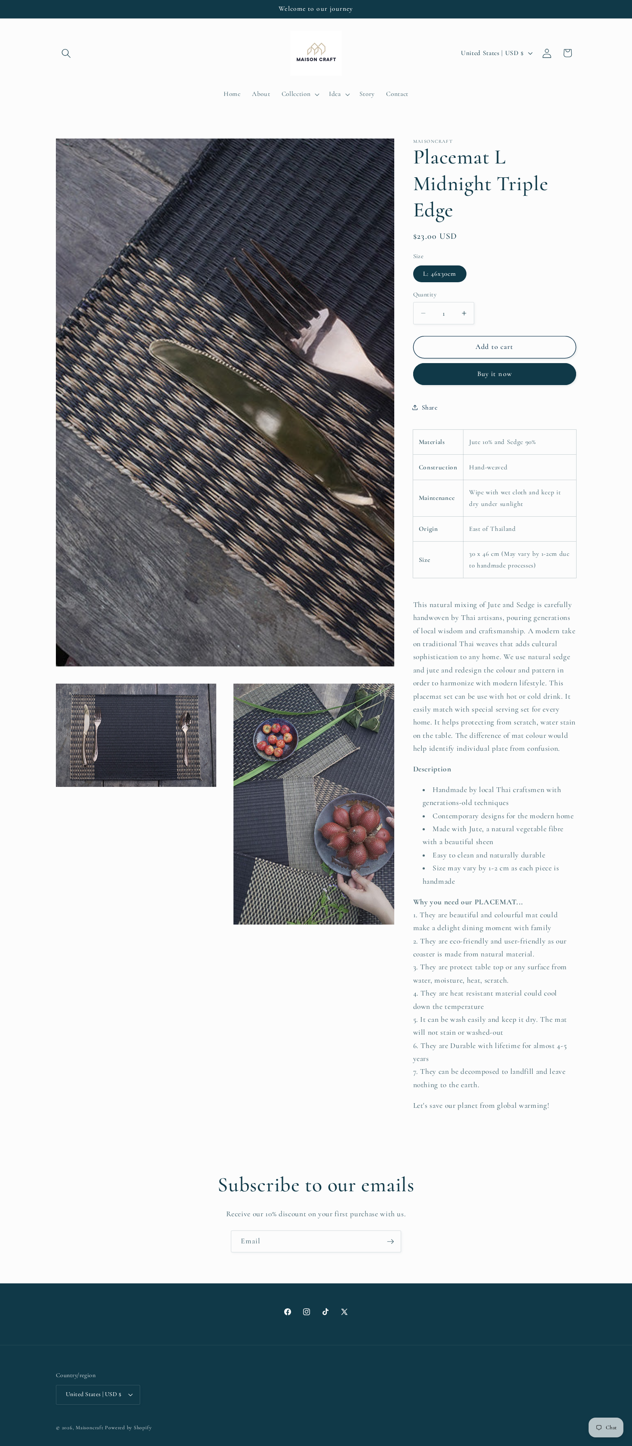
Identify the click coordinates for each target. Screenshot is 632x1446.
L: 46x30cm (440, 273)
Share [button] (430, 407)
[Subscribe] (390, 1241)
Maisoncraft (89, 1427)
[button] (66, 53)
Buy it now (494, 374)
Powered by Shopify (128, 1427)
